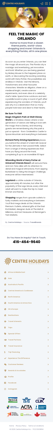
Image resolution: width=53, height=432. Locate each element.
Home (11, 426)
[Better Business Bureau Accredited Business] (40, 407)
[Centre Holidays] (13, 3)
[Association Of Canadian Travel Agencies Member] (26, 407)
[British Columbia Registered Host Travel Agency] (13, 407)
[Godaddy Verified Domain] (26, 414)
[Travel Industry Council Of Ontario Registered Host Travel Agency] (13, 400)
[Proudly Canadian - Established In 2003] (40, 414)
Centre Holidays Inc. (23, 429)
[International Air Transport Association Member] (26, 400)
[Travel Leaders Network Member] (13, 414)
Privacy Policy (21, 426)
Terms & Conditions (36, 426)
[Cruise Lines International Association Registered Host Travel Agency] (40, 400)
